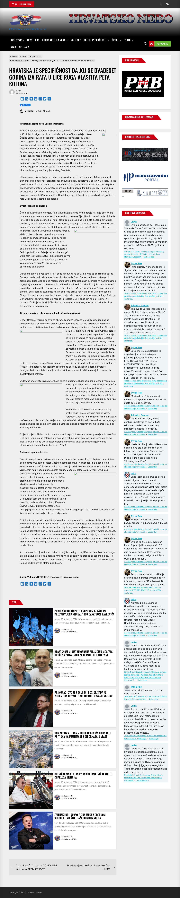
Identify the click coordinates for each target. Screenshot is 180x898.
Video (127, 40)
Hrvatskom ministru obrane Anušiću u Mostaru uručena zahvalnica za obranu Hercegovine (83, 653)
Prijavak (24, 47)
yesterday (128, 299)
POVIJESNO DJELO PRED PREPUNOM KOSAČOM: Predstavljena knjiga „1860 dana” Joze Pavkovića (84, 612)
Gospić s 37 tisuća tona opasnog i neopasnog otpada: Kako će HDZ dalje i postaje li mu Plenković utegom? (144, 254)
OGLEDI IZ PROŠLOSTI (95, 40)
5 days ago (153, 738)
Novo (29, 40)
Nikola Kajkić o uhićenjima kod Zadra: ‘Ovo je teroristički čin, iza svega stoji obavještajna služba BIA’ (143, 777)
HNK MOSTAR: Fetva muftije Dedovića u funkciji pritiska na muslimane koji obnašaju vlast (82, 735)
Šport (115, 40)
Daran (18, 91)
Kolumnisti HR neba (53, 40)
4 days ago (153, 699)
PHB (37, 40)
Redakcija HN (66, 629)
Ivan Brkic (136, 686)
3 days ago (142, 680)
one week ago (142, 780)
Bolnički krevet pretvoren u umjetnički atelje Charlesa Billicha (83, 775)
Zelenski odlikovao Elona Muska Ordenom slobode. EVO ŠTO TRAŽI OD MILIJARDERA (80, 816)
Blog (13, 47)
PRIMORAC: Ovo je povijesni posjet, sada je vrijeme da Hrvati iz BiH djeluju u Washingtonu (83, 694)
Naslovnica (17, 40)
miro (133, 473)
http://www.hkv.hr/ (52, 577)
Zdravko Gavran (139, 305)
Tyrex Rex (136, 263)
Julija (134, 221)
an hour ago (149, 257)
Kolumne (76, 40)
